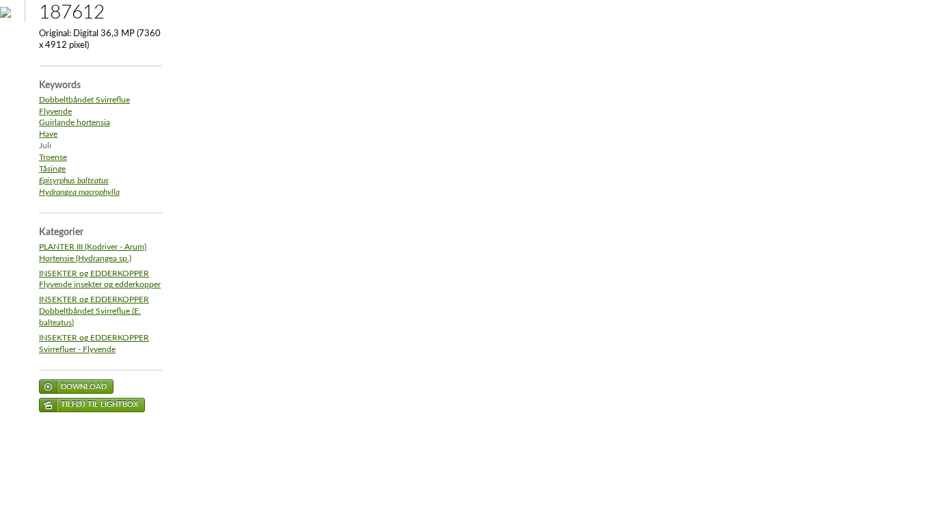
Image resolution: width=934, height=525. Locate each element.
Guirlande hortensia (74, 122)
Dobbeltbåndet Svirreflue (84, 100)
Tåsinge (52, 169)
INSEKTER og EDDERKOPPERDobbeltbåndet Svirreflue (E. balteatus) (94, 311)
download (84, 386)
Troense (53, 157)
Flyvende (55, 112)
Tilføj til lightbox (99, 404)
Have (48, 134)
